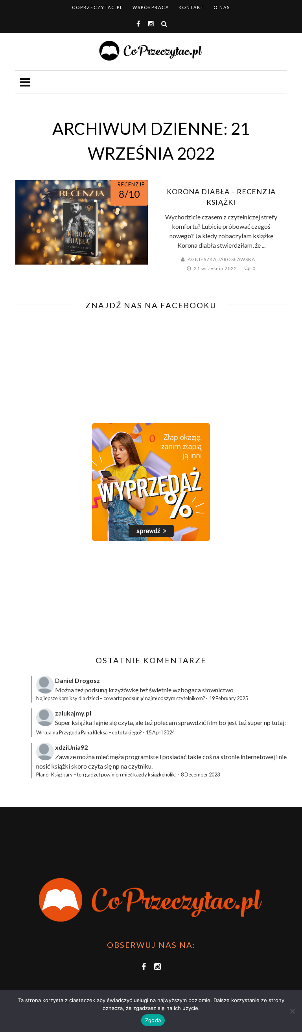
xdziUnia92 (71, 747)
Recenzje (131, 184)
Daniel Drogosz (77, 680)
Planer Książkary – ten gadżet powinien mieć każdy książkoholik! (106, 774)
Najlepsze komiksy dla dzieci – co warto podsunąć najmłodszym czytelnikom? (120, 698)
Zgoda (153, 1020)
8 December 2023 (200, 774)
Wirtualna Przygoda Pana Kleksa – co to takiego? (89, 732)
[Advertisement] (81, 598)
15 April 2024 (160, 732)
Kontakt (191, 7)
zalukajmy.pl (73, 713)
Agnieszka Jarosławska (221, 259)
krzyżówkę (123, 690)
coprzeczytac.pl (97, 7)
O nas (222, 7)
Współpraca (151, 7)
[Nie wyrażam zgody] (292, 1011)
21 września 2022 (216, 268)
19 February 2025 (228, 698)
